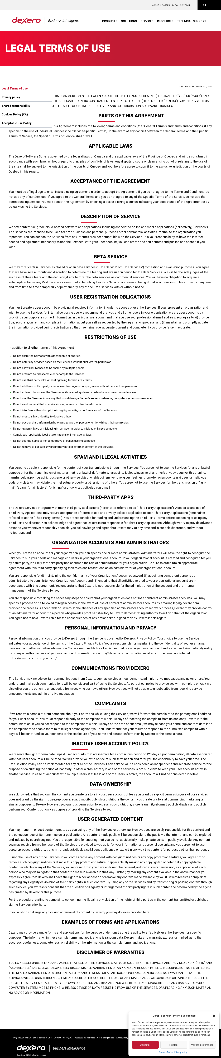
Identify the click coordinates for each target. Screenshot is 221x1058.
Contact (185, 5)
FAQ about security (22, 1038)
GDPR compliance (105, 1038)
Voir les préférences (202, 1044)
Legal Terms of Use (42, 1038)
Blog (175, 5)
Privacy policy (180, 1052)
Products (109, 21)
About (156, 5)
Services (147, 21)
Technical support (191, 21)
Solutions (129, 21)
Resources (165, 21)
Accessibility (122, 1038)
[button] (214, 1016)
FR (204, 5)
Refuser (173, 1044)
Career (166, 5)
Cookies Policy (166, 1052)
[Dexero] (46, 18)
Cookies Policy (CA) (63, 1038)
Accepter (145, 1044)
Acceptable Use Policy (85, 1038)
